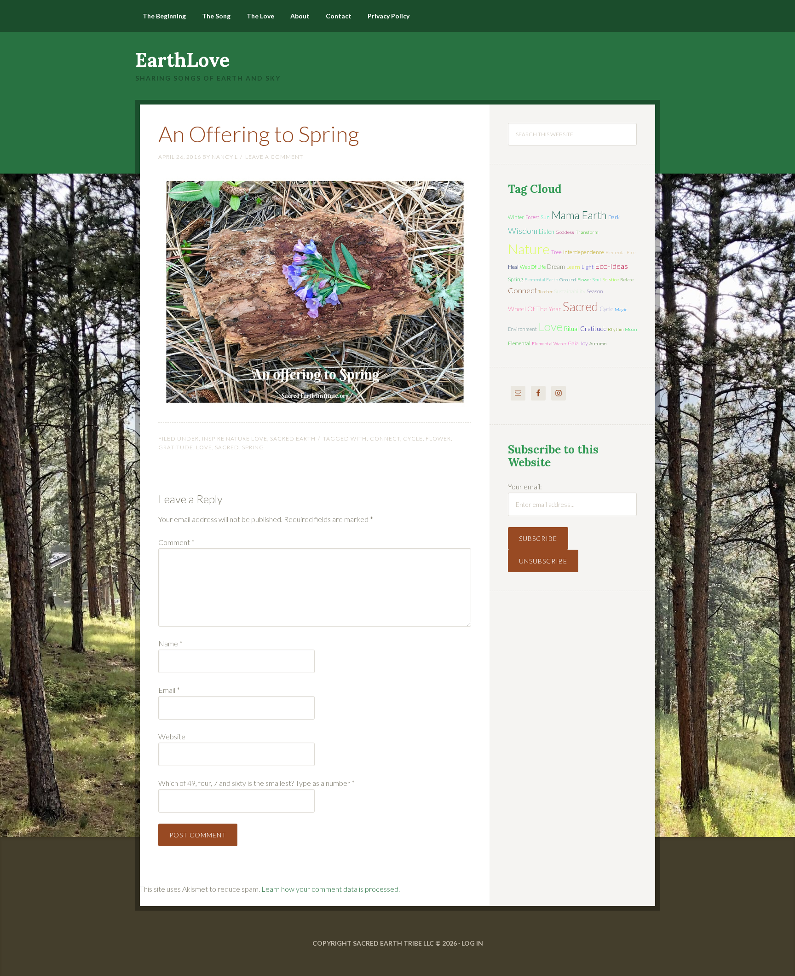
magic (621, 309)
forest (532, 217)
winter (516, 217)
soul (597, 279)
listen (546, 231)
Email (169, 690)
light (587, 266)
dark (614, 217)
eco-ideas (611, 266)
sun (545, 217)
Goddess (565, 232)
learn (573, 266)
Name (170, 643)
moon (631, 329)
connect (385, 438)
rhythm (615, 329)
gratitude (175, 447)
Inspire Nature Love (234, 438)
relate (627, 279)
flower (438, 438)
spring (253, 447)
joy (584, 343)
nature (529, 248)
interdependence (583, 252)
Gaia (573, 343)
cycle (413, 438)
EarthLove (182, 59)
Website (171, 736)
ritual (571, 328)
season (595, 291)
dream (556, 266)
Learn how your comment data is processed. (330, 888)
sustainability (569, 291)
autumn (597, 343)
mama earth (579, 215)
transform (587, 232)
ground (567, 279)
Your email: (525, 486)
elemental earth (541, 279)
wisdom (522, 231)
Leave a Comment (274, 156)
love (204, 447)
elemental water (549, 343)
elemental (519, 343)
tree (556, 252)
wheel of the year (534, 309)
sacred (227, 447)
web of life (533, 267)
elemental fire (620, 252)
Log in (472, 943)
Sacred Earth (293, 438)
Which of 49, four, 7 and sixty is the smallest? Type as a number (256, 782)
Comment (176, 542)
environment (522, 329)
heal (513, 267)
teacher (545, 291)
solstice (610, 279)
